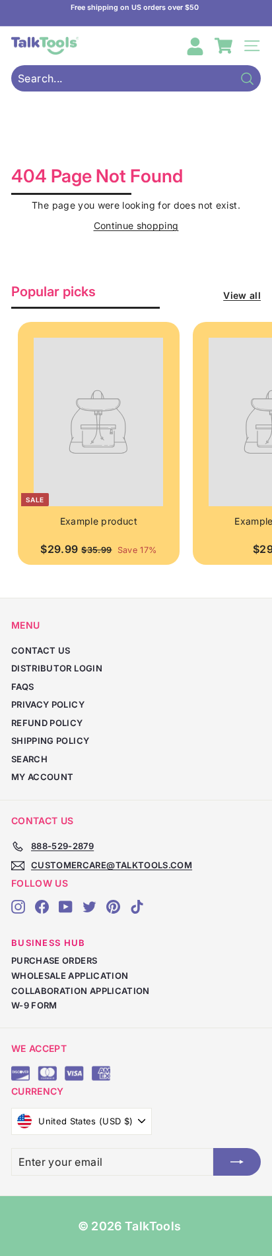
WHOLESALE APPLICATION (69, 975)
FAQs (22, 686)
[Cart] (223, 45)
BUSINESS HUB (48, 942)
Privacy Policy (48, 704)
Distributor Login (56, 668)
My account (42, 777)
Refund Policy (47, 723)
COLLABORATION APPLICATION (80, 990)
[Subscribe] (237, 1162)
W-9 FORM (34, 1005)
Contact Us (41, 650)
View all (242, 295)
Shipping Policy (50, 740)
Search (29, 759)
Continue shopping (136, 225)
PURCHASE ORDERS (54, 960)
